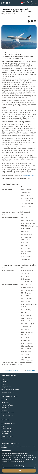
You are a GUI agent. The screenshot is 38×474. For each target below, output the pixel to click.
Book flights (4, 400)
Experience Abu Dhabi (7, 413)
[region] (19, 462)
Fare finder (4, 410)
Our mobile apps (6, 431)
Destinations (5, 402)
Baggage (4, 426)
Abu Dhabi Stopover (7, 415)
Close (19, 470)
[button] (22, 3)
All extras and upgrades (8, 423)
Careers (3, 384)
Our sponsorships (6, 387)
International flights (7, 405)
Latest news (4, 381)
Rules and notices (6, 439)
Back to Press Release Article (9, 370)
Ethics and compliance (7, 392)
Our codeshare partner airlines (10, 389)
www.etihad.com (28, 176)
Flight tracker (5, 407)
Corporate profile (6, 379)
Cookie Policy (31, 457)
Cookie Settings (19, 466)
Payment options (6, 428)
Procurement (5, 434)
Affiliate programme (7, 436)
